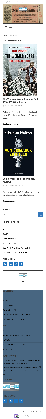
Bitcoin (25, 360)
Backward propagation (16, 367)
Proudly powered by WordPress (28, 411)
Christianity (34, 367)
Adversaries (19, 364)
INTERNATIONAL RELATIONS (14, 345)
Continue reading (9, 124)
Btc (25, 364)
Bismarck (37, 360)
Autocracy (31, 360)
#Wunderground (7, 360)
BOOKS (20, 106)
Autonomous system (33, 371)
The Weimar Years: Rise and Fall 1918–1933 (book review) (20, 100)
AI (3, 229)
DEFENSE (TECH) (9, 243)
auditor (5, 374)
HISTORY (6, 340)
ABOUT (5, 331)
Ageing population (31, 364)
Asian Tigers (27, 367)
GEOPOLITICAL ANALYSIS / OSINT (16, 248)
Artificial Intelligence (10, 371)
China (13, 363)
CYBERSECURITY (9, 239)
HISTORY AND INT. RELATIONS (15, 253)
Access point (6, 364)
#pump (39, 364)
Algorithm (6, 367)
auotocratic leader (17, 360)
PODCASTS (7, 349)
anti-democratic (21, 371)
